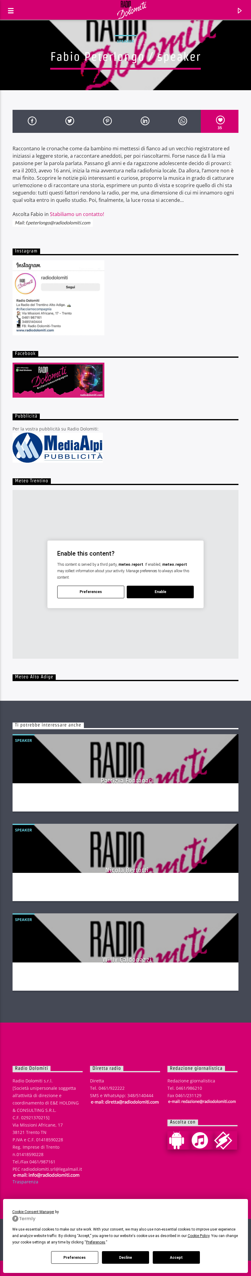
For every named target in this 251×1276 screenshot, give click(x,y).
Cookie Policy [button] (198, 1236)
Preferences (74, 1257)
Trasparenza (25, 1182)
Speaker (125, 41)
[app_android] (179, 1140)
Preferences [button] (95, 1242)
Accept (176, 1257)
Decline (125, 1257)
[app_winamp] (225, 1140)
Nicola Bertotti (127, 869)
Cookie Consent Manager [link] (33, 1212)
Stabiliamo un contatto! (77, 214)
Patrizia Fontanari (127, 780)
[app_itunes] (202, 1140)
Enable (160, 592)
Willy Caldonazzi (127, 959)
